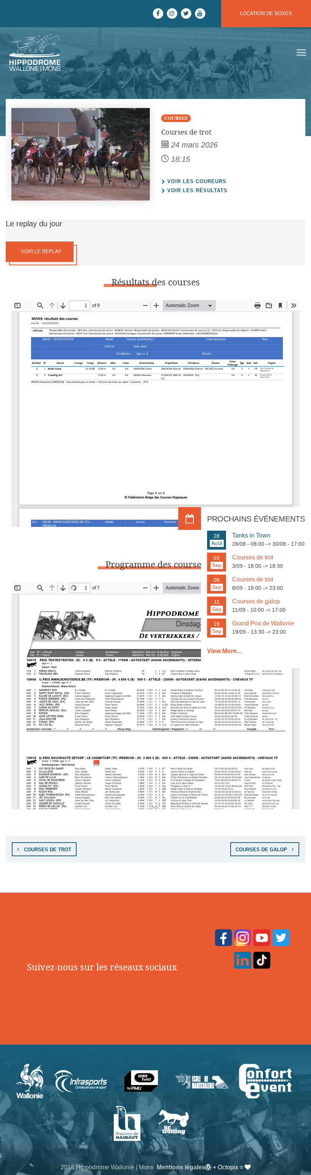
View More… (225, 651)
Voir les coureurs (196, 181)
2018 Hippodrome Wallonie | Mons (107, 1167)
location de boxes (266, 13)
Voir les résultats (197, 190)
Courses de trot (46, 849)
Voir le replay (40, 251)
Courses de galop (262, 849)
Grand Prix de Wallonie (263, 623)
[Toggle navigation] (300, 53)
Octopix (228, 1167)
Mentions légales (181, 1167)
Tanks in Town (251, 535)
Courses (176, 117)
